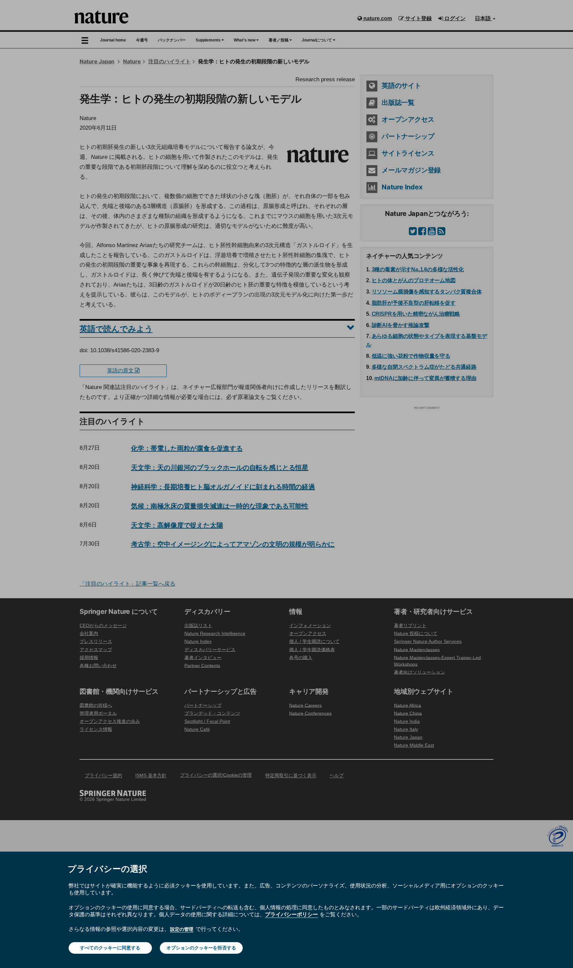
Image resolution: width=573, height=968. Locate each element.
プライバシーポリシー (291, 914)
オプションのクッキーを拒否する (201, 947)
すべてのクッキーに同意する (110, 947)
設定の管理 (181, 929)
